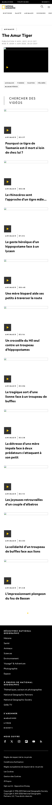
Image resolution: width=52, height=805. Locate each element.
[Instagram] (20, 742)
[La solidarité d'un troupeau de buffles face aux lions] (26, 525)
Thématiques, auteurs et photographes (23, 689)
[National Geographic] (3, 7)
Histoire (7, 13)
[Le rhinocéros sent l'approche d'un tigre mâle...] (26, 173)
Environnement (11, 658)
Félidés (42, 83)
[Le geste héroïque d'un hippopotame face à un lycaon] (26, 220)
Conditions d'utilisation (13, 762)
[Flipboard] (27, 742)
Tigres (20, 83)
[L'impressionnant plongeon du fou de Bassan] (26, 572)
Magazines (7, 2)
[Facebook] (6, 742)
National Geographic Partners (18, 694)
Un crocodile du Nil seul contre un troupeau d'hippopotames (22, 345)
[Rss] (42, 742)
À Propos (7, 781)
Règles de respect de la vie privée (18, 757)
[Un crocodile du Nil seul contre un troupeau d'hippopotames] (26, 318)
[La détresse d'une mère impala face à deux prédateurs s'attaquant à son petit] (26, 421)
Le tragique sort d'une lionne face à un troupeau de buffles (26, 396)
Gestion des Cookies (12, 776)
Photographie (10, 668)
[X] (12, 742)
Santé (18, 13)
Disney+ (46, 2)
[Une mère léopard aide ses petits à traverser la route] (26, 271)
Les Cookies (9, 771)
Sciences (41, 13)
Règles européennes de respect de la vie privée (23, 767)
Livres (7, 723)
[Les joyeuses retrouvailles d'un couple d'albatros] (26, 478)
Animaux (29, 13)
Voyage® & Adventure (14, 663)
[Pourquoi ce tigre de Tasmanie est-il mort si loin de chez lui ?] (26, 121)
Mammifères (11, 86)
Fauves (31, 83)
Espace (7, 673)
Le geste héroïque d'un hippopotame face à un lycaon (22, 246)
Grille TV (8, 704)
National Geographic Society (18, 699)
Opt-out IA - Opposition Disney (17, 786)
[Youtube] (34, 742)
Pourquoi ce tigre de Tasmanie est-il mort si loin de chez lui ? (24, 147)
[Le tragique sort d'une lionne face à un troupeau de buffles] (26, 370)
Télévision (23, 2)
